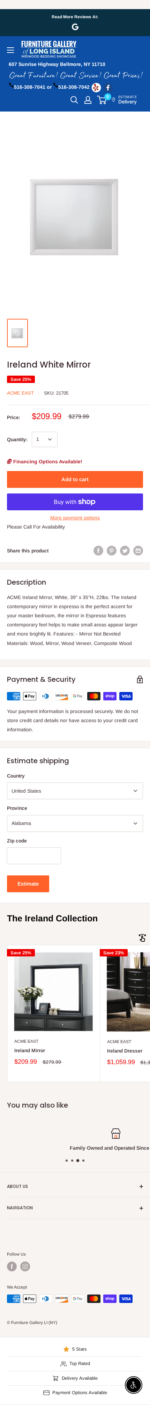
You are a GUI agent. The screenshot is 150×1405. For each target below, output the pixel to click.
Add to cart (75, 479)
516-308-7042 (74, 87)
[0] (102, 100)
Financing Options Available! (47, 461)
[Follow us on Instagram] (25, 1266)
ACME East (20, 393)
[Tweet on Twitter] (125, 550)
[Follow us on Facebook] (12, 1266)
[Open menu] (10, 50)
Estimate (28, 884)
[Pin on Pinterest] (112, 550)
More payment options (75, 517)
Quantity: (17, 439)
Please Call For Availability (36, 527)
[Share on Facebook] (98, 550)
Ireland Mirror (29, 1050)
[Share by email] (138, 550)
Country (16, 776)
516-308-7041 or (33, 87)
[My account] (87, 100)
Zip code (17, 840)
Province (17, 808)
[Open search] (74, 100)
